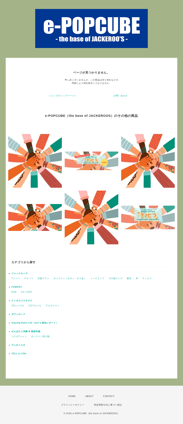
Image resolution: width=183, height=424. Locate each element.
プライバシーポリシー (72, 405)
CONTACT (109, 396)
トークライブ (97, 278)
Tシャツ (15, 278)
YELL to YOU (18, 353)
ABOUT (89, 396)
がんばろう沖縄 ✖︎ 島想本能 (25, 331)
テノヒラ (147, 278)
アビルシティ (53, 305)
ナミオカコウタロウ (21, 300)
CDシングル (17, 305)
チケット (28, 278)
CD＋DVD (26, 292)
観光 (129, 278)
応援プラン (43, 278)
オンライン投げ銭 (40, 336)
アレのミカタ (18, 345)
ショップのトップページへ (62, 95)
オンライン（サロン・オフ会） (70, 278)
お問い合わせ (120, 95)
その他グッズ (116, 278)
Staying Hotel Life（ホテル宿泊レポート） (34, 323)
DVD (14, 292)
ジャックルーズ (19, 273)
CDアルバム (35, 305)
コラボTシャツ (19, 336)
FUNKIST (16, 287)
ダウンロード (18, 314)
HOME (72, 396)
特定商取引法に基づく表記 (108, 405)
